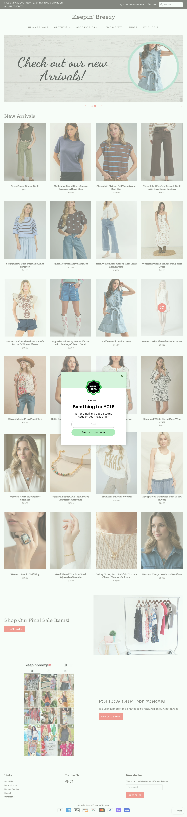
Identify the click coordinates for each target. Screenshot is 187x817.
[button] (93, 432)
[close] (122, 376)
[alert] (93, 408)
